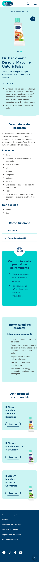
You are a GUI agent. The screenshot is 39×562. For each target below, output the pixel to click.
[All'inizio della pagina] (34, 557)
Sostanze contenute (10, 530)
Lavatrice (12, 230)
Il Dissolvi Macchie (21, 11)
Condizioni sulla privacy (11, 525)
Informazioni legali (9, 515)
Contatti (5, 520)
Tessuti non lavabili (17, 238)
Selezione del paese (10, 540)
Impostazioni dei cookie (11, 535)
